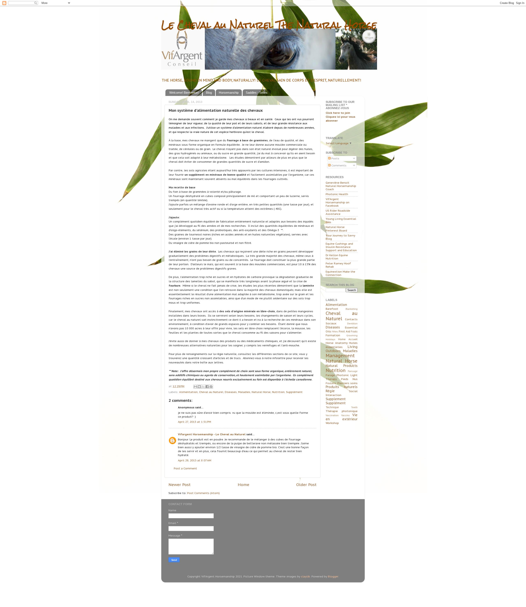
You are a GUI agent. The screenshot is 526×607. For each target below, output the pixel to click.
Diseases (231, 392)
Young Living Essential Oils (341, 220)
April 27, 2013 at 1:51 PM (194, 422)
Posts (335, 158)
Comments (338, 165)
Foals (354, 331)
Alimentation (188, 392)
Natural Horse (261, 392)
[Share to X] (203, 387)
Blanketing (352, 309)
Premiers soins (347, 383)
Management (340, 355)
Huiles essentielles (342, 345)
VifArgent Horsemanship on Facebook (337, 202)
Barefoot (332, 309)
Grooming (352, 335)
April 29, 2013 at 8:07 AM (194, 460)
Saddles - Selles (257, 92)
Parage (330, 375)
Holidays (330, 339)
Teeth (354, 407)
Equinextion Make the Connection (340, 273)
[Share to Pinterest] (211, 387)
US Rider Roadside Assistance (338, 212)
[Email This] (195, 387)
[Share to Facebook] (207, 387)
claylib (305, 576)
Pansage (353, 371)
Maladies (244, 392)
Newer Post (179, 484)
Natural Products (342, 366)
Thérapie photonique (342, 411)
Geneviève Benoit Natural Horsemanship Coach (341, 186)
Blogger (333, 576)
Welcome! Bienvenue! (184, 92)
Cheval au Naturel (211, 392)
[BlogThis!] (199, 387)
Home (243, 484)
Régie (330, 391)
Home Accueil (348, 339)
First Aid (344, 331)
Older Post (306, 484)
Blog (209, 92)
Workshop (332, 423)
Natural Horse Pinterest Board (336, 228)
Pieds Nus (349, 379)
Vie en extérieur (342, 417)
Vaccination (332, 415)
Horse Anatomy (337, 343)
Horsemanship (229, 92)
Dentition (352, 323)
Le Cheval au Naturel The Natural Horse (269, 25)
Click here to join (338, 113)
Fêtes (335, 331)
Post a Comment (185, 468)
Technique (332, 407)
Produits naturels (342, 387)
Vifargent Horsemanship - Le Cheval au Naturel (212, 434)
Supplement (336, 399)
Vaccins (345, 415)
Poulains (331, 383)
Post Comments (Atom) (203, 493)
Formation (333, 335)
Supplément (294, 392)
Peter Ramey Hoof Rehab (338, 264)
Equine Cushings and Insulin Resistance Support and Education (341, 247)
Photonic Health (337, 194)
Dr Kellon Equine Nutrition (337, 256)
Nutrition (278, 392)
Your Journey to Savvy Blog (340, 237)
